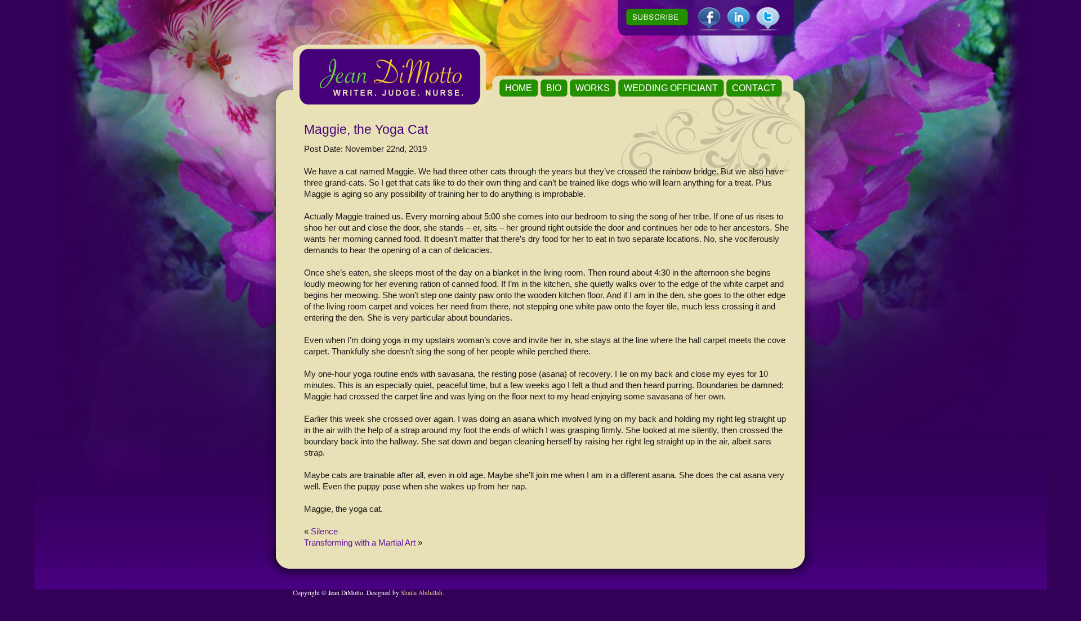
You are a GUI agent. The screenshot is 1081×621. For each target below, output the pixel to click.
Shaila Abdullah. (422, 592)
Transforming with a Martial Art (360, 542)
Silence (324, 531)
